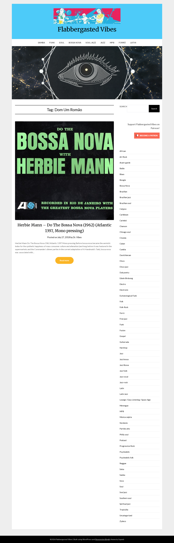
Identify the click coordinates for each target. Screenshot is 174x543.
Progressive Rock (127, 446)
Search (123, 106)
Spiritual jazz (125, 504)
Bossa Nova (75, 42)
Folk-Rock (124, 307)
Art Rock (123, 157)
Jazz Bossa (124, 365)
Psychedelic (125, 452)
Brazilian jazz (125, 197)
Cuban (122, 243)
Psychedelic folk (126, 457)
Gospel (123, 336)
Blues (122, 174)
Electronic (124, 290)
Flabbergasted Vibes (87, 29)
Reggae (123, 463)
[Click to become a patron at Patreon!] (147, 139)
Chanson (123, 226)
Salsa (122, 469)
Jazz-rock (124, 382)
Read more (64, 260)
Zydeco (123, 521)
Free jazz (123, 319)
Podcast (123, 440)
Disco (122, 261)
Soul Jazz (91, 42)
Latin (133, 42)
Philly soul (124, 434)
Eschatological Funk (128, 296)
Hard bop (123, 348)
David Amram (125, 255)
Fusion (122, 330)
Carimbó (123, 220)
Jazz (103, 42)
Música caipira (126, 417)
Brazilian (123, 191)
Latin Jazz (124, 394)
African (123, 151)
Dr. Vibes (77, 237)
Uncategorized (126, 515)
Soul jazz (123, 492)
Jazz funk (123, 371)
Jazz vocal (124, 377)
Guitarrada (124, 342)
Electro (123, 284)
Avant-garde (125, 162)
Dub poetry (124, 272)
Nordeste (124, 423)
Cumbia (123, 249)
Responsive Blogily (102, 539)
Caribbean (124, 215)
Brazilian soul (125, 203)
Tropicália (124, 509)
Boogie (123, 180)
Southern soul (125, 498)
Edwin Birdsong (126, 278)
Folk (121, 301)
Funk (52, 42)
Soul (61, 42)
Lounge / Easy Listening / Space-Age (135, 400)
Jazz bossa (124, 359)
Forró (122, 42)
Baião (122, 168)
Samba (41, 42)
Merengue (124, 405)
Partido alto (125, 429)
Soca (122, 481)
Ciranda (123, 238)
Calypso (123, 209)
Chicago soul (125, 232)
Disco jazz (124, 267)
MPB (112, 42)
